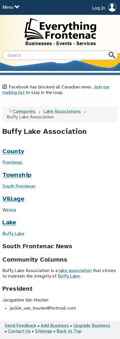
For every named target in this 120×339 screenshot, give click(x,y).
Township (16, 175)
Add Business (55, 325)
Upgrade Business (91, 325)
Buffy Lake (13, 233)
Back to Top (69, 331)
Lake (9, 222)
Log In (98, 8)
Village (13, 199)
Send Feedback (20, 325)
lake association (75, 270)
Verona (9, 209)
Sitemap (43, 331)
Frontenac (12, 162)
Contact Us (19, 331)
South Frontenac (19, 186)
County (13, 151)
